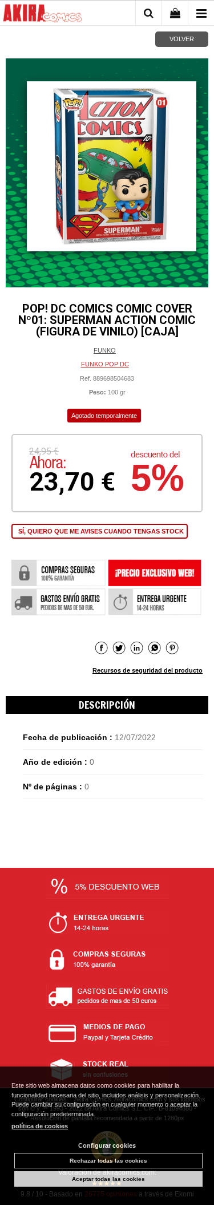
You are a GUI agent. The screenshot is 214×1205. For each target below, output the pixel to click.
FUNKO (105, 350)
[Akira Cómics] (43, 14)
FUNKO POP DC (105, 364)
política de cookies (39, 1126)
